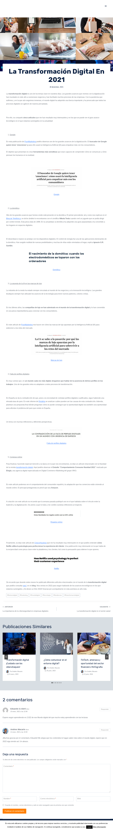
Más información (99, 827)
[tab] (52, 682)
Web (79, 799)
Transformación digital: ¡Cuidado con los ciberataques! (17, 663)
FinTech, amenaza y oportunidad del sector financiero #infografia (92, 663)
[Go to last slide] (6, 656)
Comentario (9, 766)
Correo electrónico (48, 799)
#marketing (24, 595)
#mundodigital (35, 595)
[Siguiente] (107, 656)
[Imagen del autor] (7, 671)
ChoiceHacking (40, 543)
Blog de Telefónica (13, 218)
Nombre (7, 799)
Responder (105, 709)
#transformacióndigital (71, 595)
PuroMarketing (30, 142)
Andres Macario (17, 729)
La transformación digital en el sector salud (93, 609)
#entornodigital (12, 595)
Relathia (42, 401)
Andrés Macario (17, 671)
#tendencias (57, 595)
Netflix (56, 568)
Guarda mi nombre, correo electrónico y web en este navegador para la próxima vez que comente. (39, 805)
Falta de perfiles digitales (56, 443)
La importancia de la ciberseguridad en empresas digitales (25, 609)
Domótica (56, 270)
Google (56, 194)
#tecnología (46, 595)
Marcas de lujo (56, 360)
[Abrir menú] (106, 6)
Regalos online (56, 522)
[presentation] (19, 644)
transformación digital (24, 467)
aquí (24, 586)
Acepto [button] (89, 827)
